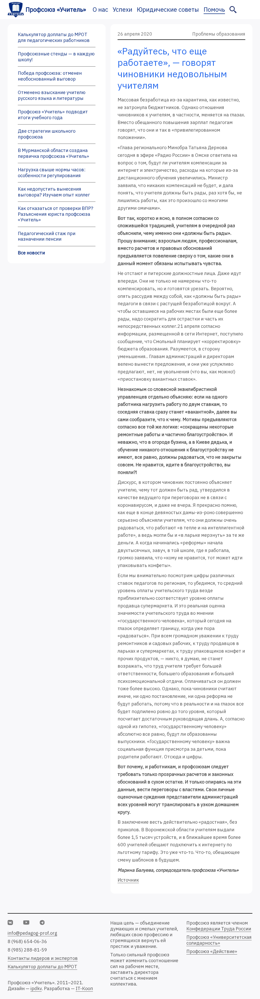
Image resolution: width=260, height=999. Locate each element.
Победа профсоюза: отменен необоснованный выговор (50, 76)
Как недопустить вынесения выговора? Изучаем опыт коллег (54, 192)
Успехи (122, 9)
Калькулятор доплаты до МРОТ (42, 967)
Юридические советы (168, 9)
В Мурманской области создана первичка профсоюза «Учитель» (53, 153)
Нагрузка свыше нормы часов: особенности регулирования (52, 172)
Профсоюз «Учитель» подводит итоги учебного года (53, 114)
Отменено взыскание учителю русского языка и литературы (51, 95)
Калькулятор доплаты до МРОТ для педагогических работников (54, 37)
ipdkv (36, 988)
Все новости (31, 253)
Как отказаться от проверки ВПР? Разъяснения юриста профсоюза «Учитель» (55, 214)
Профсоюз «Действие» (211, 951)
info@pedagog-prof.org (32, 933)
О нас (100, 9)
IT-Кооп (84, 988)
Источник (128, 880)
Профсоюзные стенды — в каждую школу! (56, 57)
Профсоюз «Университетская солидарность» (219, 940)
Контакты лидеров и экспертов (43, 958)
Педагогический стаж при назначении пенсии (46, 236)
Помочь (214, 9)
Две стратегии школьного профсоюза (46, 134)
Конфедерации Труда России (218, 929)
